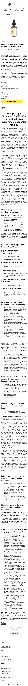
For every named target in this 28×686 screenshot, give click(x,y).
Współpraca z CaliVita (6, 647)
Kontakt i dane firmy (6, 646)
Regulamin (3, 669)
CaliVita (2, 14)
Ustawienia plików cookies (7, 667)
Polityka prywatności (6, 671)
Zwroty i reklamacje (5, 660)
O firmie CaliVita (5, 649)
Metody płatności (5, 656)
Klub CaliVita (4, 658)
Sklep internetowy (12, 684)
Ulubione (3, 680)
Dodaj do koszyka (12, 101)
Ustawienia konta (5, 678)
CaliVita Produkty (9, 14)
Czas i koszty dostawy (6, 659)
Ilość (2, 92)
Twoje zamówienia (5, 677)
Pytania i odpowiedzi (6, 668)
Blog (2, 650)
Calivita (3, 41)
